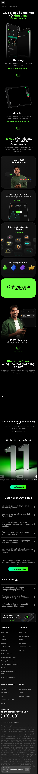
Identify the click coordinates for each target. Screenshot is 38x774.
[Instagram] (7, 716)
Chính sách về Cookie (15, 769)
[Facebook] (3, 716)
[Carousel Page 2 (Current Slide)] (18, 431)
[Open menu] (3, 2)
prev (3, 396)
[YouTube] (16, 716)
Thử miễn (18, 232)
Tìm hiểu (18, 200)
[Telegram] (12, 716)
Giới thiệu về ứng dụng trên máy (18, 121)
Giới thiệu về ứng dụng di (17, 68)
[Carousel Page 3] (24, 431)
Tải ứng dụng (8, 620)
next (34, 396)
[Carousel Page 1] (12, 431)
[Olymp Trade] (9, 580)
